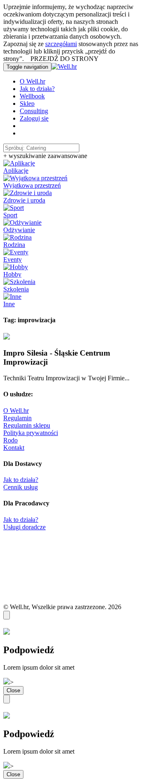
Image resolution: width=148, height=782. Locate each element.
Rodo (10, 440)
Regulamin (17, 417)
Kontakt (13, 447)
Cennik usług (20, 487)
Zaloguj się (34, 118)
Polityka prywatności (30, 432)
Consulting (34, 110)
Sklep (27, 103)
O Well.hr (32, 81)
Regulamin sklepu (26, 425)
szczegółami (61, 43)
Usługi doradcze (24, 527)
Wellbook (32, 96)
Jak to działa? (37, 88)
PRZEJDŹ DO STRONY (64, 58)
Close (13, 690)
